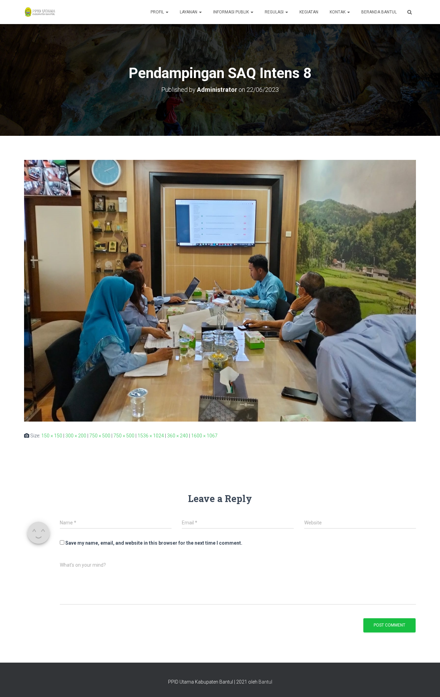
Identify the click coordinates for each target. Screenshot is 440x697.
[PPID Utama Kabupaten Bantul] (39, 12)
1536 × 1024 (151, 435)
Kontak (338, 12)
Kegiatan (308, 12)
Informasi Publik (231, 12)
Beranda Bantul (379, 12)
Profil (158, 12)
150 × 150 (51, 435)
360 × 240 (177, 435)
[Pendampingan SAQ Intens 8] (220, 290)
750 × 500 (99, 435)
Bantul (265, 682)
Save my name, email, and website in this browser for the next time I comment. (153, 543)
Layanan (189, 12)
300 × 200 (75, 435)
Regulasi (275, 12)
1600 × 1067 (204, 435)
